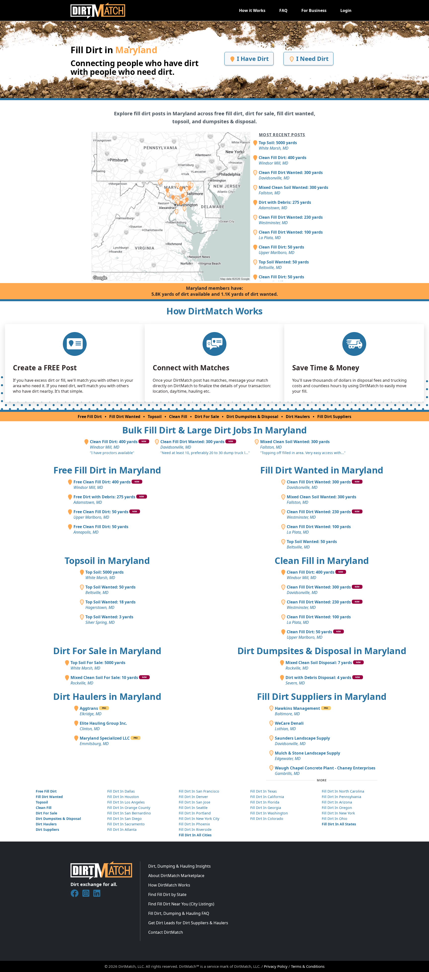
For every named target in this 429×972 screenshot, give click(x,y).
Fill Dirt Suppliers (334, 416)
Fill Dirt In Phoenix (194, 824)
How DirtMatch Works (169, 885)
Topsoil (155, 416)
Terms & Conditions (307, 966)
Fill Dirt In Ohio (334, 818)
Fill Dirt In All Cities (195, 835)
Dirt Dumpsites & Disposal (252, 416)
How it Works (252, 10)
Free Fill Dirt (90, 416)
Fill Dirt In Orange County (128, 807)
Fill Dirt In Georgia (265, 807)
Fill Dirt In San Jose (194, 802)
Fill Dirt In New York (338, 813)
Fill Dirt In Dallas (121, 791)
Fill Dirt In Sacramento (126, 824)
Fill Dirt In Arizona (337, 802)
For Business (313, 10)
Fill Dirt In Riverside (195, 829)
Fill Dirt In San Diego (124, 818)
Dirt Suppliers (47, 829)
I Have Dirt (252, 58)
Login (346, 10)
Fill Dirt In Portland (195, 813)
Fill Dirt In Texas (263, 791)
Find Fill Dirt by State (167, 894)
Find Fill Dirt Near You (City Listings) (181, 904)
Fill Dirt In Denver (193, 796)
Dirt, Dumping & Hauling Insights (179, 866)
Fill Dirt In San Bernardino (129, 813)
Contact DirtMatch (165, 932)
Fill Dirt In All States (339, 824)
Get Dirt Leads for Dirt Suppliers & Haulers (188, 923)
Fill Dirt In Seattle (193, 807)
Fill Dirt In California (267, 796)
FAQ (283, 10)
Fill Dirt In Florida (264, 802)
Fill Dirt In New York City (199, 818)
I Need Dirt (311, 58)
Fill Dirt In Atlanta (122, 829)
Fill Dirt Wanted (124, 416)
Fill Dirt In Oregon (337, 807)
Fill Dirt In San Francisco (199, 791)
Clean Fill (178, 416)
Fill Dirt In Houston (123, 796)
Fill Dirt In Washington (269, 813)
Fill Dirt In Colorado (266, 818)
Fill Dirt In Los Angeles (126, 802)
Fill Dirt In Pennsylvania (341, 796)
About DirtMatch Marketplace (176, 875)
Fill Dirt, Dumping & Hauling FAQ (178, 913)
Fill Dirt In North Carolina (343, 791)
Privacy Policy (275, 966)
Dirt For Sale (207, 416)
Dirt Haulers (298, 416)
